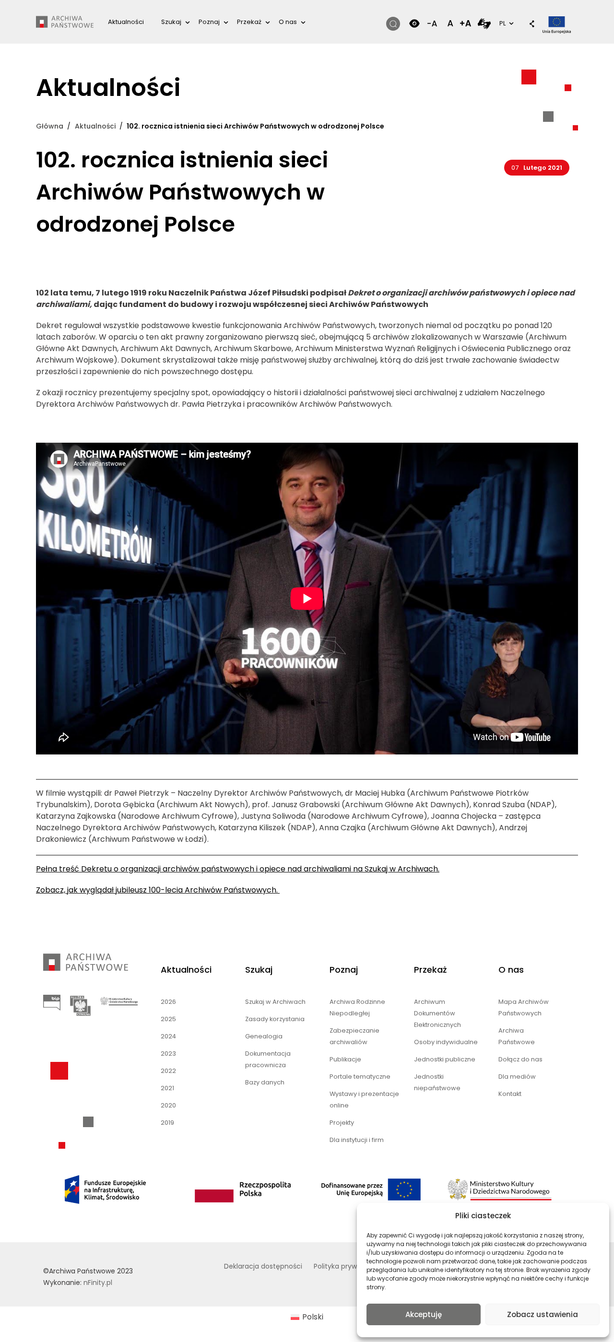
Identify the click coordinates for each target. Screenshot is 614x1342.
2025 (168, 1019)
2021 (167, 1088)
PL (505, 23)
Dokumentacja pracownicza (268, 1059)
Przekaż (249, 21)
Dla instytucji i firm (357, 1140)
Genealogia (264, 1036)
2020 (168, 1105)
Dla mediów (517, 1076)
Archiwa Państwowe (516, 1036)
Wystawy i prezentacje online (364, 1099)
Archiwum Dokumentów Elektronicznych (437, 1013)
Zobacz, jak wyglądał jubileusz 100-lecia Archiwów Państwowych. (158, 889)
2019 (167, 1122)
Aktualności (126, 21)
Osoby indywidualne (446, 1042)
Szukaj (171, 21)
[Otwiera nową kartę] (484, 23)
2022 (168, 1071)
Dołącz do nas (520, 1059)
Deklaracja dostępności (263, 1266)
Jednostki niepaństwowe (437, 1082)
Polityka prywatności (348, 1266)
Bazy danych (264, 1082)
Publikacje (345, 1059)
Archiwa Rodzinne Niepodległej (357, 1007)
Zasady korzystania (275, 1019)
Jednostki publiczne (444, 1059)
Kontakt (509, 1094)
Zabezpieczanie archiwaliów (354, 1036)
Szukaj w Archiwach (275, 1002)
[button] (527, 24)
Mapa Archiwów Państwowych (523, 1007)
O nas (288, 21)
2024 (168, 1036)
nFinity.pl (97, 1282)
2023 (168, 1053)
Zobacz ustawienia (542, 1314)
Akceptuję (423, 1314)
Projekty (342, 1122)
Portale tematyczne (360, 1076)
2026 (168, 1002)
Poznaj (209, 21)
